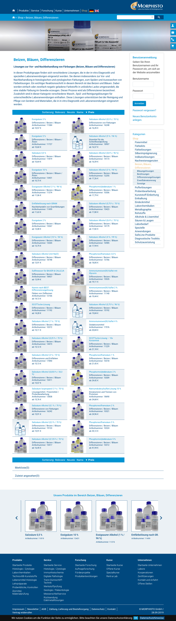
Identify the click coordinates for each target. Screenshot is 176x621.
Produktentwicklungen (86, 576)
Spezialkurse (112, 572)
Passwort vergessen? (144, 110)
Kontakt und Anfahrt (148, 580)
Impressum (18, 609)
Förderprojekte (82, 572)
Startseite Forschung (85, 565)
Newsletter (33, 609)
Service (35, 10)
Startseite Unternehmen (150, 565)
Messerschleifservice (55, 593)
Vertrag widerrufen (22, 612)
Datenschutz (98, 609)
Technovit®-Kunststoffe (24, 576)
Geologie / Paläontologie (56, 590)
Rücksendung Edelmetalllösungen (54, 599)
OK (135, 617)
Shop (84, 10)
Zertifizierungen (146, 576)
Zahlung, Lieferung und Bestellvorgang (69, 609)
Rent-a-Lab (111, 576)
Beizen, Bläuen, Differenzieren (42, 17)
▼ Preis (89, 112)
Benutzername (141, 78)
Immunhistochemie (54, 572)
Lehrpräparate (19, 583)
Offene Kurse (113, 568)
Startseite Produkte (22, 565)
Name (80, 112)
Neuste (71, 112)
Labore (141, 568)
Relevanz (60, 112)
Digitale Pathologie (53, 576)
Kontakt (111, 609)
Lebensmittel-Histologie (24, 580)
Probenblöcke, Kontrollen (25, 587)
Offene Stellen (145, 583)
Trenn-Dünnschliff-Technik (53, 581)
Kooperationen (145, 572)
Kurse (58, 10)
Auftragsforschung (84, 568)
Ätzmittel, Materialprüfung (20, 592)
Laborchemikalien (21, 572)
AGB (44, 609)
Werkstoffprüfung (53, 586)
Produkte (24, 10)
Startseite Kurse (114, 565)
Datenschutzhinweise (152, 617)
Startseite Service (53, 565)
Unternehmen (71, 10)
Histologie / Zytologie (23, 568)
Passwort (138, 90)
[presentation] (15, 516)
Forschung (47, 10)
